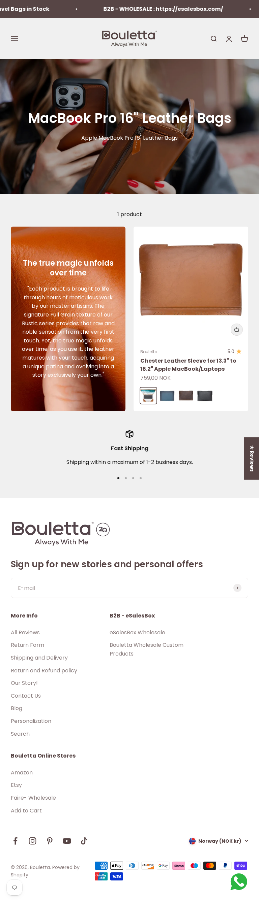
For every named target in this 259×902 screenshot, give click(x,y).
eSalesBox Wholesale (137, 632)
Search (20, 734)
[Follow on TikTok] (84, 840)
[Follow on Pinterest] (49, 840)
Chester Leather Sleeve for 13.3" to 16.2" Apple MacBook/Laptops (188, 365)
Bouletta (148, 352)
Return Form (27, 645)
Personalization (31, 721)
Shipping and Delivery (39, 658)
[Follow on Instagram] (32, 840)
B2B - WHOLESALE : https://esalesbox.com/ (151, 9)
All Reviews (25, 632)
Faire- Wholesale (33, 798)
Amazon (22, 772)
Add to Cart (26, 810)
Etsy (16, 785)
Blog (16, 708)
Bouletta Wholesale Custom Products (146, 649)
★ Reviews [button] (252, 458)
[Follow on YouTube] (66, 840)
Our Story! (24, 683)
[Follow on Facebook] (15, 840)
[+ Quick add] (237, 330)
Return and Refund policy (44, 670)
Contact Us (26, 696)
